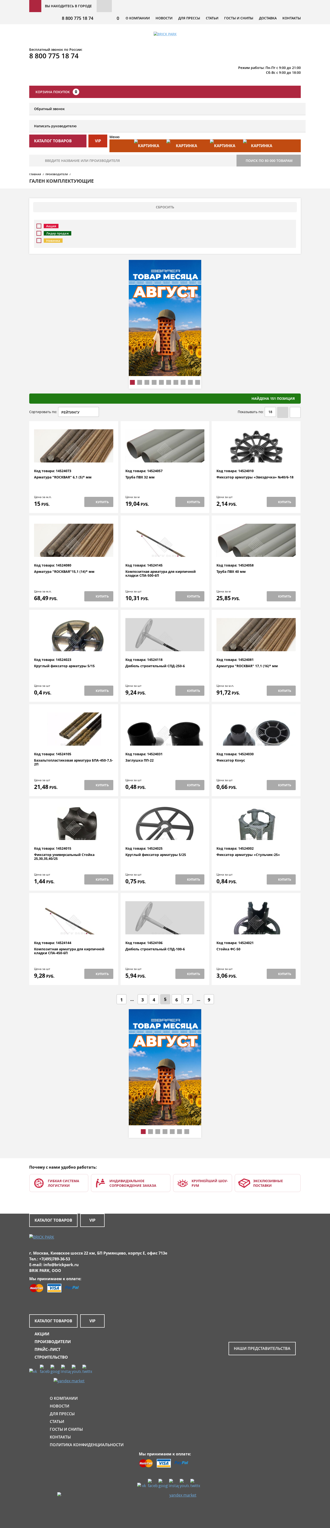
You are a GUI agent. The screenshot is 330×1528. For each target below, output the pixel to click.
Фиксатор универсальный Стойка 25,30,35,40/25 (64, 857)
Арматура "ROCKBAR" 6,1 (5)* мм (63, 477)
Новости (164, 18)
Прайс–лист (47, 1349)
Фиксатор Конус (230, 760)
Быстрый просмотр (73, 457)
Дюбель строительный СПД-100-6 (155, 949)
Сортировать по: (43, 411)
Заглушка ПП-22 (139, 760)
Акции (42, 1334)
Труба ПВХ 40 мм (231, 572)
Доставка (268, 18)
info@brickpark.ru (61, 1264)
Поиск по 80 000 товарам (269, 160)
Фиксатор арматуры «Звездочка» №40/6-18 (255, 477)
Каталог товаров (53, 1220)
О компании (138, 18)
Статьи (212, 18)
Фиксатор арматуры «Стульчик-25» (248, 855)
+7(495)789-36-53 (54, 1259)
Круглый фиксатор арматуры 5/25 (155, 855)
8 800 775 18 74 (77, 18)
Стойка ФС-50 (228, 949)
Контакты (291, 18)
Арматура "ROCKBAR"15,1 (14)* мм (64, 572)
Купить (102, 502)
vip (98, 141)
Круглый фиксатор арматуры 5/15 (64, 666)
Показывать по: (251, 411)
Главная (35, 174)
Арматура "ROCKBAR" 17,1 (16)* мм (247, 666)
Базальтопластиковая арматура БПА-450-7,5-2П (73, 762)
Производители (56, 174)
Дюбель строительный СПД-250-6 (155, 666)
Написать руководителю (55, 126)
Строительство (51, 1357)
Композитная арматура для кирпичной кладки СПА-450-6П (69, 951)
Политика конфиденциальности (87, 1444)
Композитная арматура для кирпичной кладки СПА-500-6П (160, 574)
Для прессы (189, 18)
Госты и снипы (238, 18)
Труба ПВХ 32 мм (140, 477)
